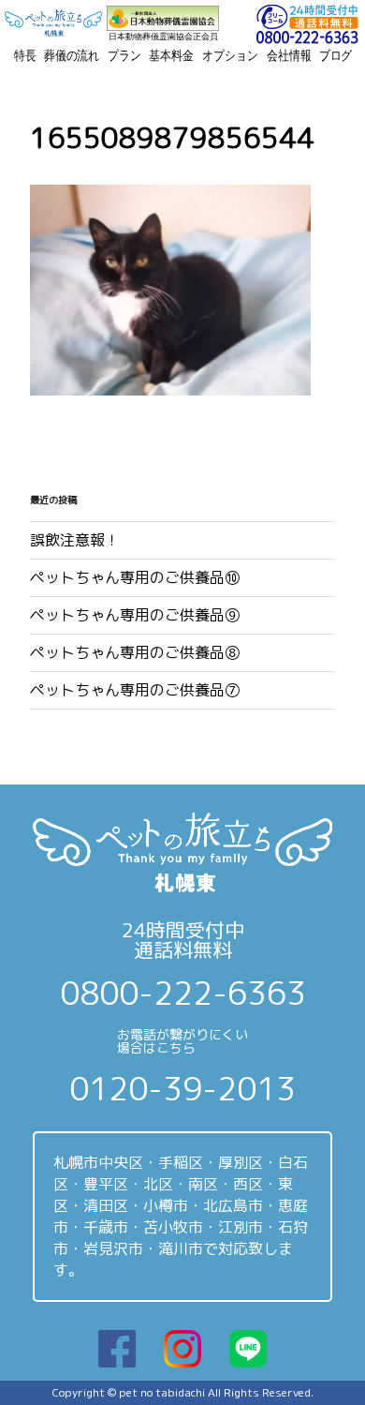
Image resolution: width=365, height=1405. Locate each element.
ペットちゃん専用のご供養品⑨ (135, 615)
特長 (25, 55)
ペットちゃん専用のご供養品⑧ (135, 652)
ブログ (336, 55)
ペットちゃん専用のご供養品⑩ (135, 577)
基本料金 (171, 55)
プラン (124, 55)
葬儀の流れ (71, 55)
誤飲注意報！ (75, 540)
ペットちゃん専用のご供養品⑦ (135, 690)
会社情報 (289, 55)
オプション (229, 55)
